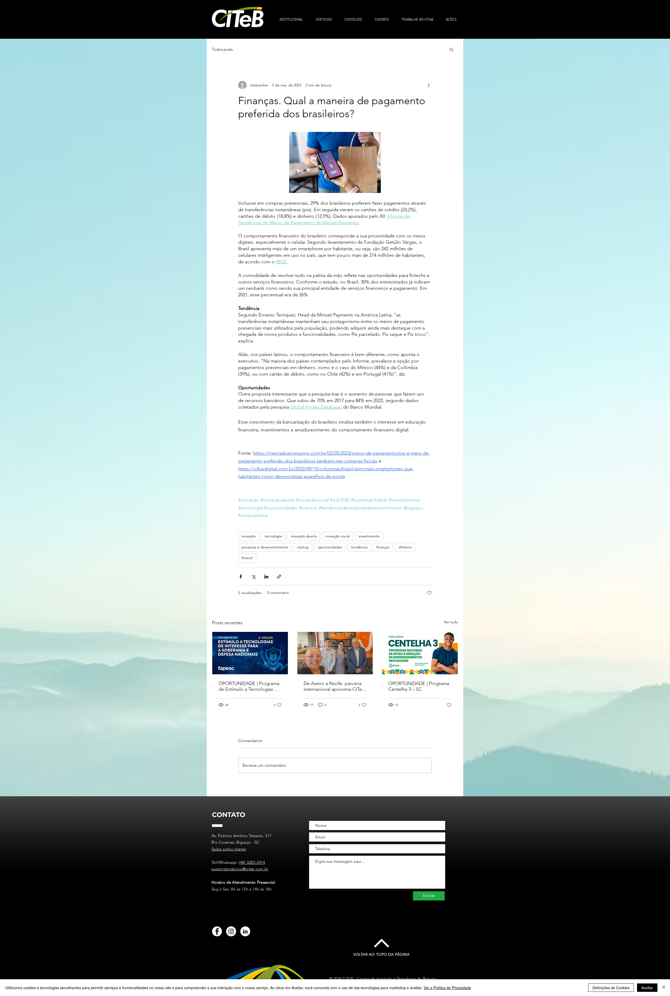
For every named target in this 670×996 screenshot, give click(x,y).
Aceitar (647, 987)
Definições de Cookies (611, 987)
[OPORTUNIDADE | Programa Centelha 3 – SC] (420, 653)
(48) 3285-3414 (252, 862)
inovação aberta (304, 536)
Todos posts (222, 49)
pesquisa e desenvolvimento (265, 547)
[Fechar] (664, 987)
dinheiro (405, 547)
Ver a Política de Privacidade (447, 987)
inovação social (338, 536)
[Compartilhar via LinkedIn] (266, 576)
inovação (249, 536)
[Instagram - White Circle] (231, 931)
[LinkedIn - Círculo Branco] (245, 931)
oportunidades (330, 547)
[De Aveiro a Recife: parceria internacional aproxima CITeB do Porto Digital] (335, 653)
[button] (291, 17)
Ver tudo (451, 622)
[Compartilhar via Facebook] (240, 576)
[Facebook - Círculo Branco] (217, 931)
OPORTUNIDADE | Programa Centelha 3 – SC (418, 686)
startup (303, 547)
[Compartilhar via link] (279, 576)
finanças (382, 547)
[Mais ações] (429, 85)
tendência (359, 547)
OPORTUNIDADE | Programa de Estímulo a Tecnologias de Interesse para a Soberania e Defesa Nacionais (249, 686)
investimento (369, 536)
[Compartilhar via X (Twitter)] (253, 576)
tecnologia (273, 536)
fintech (247, 557)
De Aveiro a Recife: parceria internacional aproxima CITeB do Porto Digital (334, 686)
